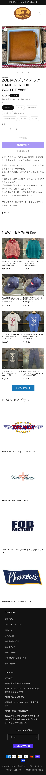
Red (7, 113)
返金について (10, 647)
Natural (8, 108)
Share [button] (6, 212)
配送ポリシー (10, 652)
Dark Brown (10, 119)
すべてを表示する (23, 388)
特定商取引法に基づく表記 (15, 658)
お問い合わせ (10, 663)
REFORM (8, 630)
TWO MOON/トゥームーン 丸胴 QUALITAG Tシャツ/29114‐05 (12, 336)
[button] (5, 13)
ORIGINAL (11, 766)
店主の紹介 (9, 619)
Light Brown (20, 113)
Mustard (33, 108)
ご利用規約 (9, 635)
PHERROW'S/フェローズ (15, 601)
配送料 (8, 99)
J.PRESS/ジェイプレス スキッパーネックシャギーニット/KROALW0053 (12, 263)
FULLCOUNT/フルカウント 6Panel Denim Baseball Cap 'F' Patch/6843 (12, 300)
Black (35, 119)
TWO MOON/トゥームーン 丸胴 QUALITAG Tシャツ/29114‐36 (33, 336)
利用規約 (9, 770)
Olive (21, 108)
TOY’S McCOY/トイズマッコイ (17, 451)
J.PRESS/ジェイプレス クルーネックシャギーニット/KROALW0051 (33, 263)
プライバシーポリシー (36, 766)
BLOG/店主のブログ (13, 624)
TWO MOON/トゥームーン (15, 500)
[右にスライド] (28, 72)
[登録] (36, 737)
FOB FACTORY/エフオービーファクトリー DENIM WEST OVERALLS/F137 (33, 373)
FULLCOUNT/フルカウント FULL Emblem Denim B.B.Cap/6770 (33, 300)
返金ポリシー (22, 766)
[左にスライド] (17, 72)
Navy (24, 119)
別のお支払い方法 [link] (23, 151)
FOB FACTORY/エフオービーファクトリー (23, 549)
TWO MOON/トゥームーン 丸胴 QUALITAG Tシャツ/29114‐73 (12, 373)
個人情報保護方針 (12, 641)
